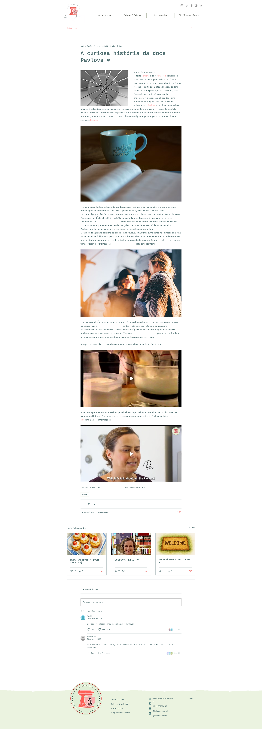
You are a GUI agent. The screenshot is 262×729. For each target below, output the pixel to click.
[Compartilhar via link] (102, 504)
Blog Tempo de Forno (120, 713)
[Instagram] (182, 5)
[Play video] (131, 378)
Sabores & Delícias (119, 704)
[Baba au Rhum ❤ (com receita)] (86, 544)
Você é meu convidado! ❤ (174, 561)
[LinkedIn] (201, 5)
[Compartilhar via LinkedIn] (95, 504)
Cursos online (117, 708)
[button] (160, 15)
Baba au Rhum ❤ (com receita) (84, 561)
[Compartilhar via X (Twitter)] (88, 504)
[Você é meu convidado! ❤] (175, 544)
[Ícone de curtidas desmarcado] (89, 629)
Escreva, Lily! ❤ (127, 559)
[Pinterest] (196, 5)
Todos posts (72, 28)
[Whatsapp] (150, 703)
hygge (84, 494)
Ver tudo (192, 528)
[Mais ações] (179, 46)
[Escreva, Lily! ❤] (131, 544)
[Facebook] (191, 5)
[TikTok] (186, 5)
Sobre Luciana (117, 700)
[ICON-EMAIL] (150, 698)
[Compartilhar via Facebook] (82, 504)
